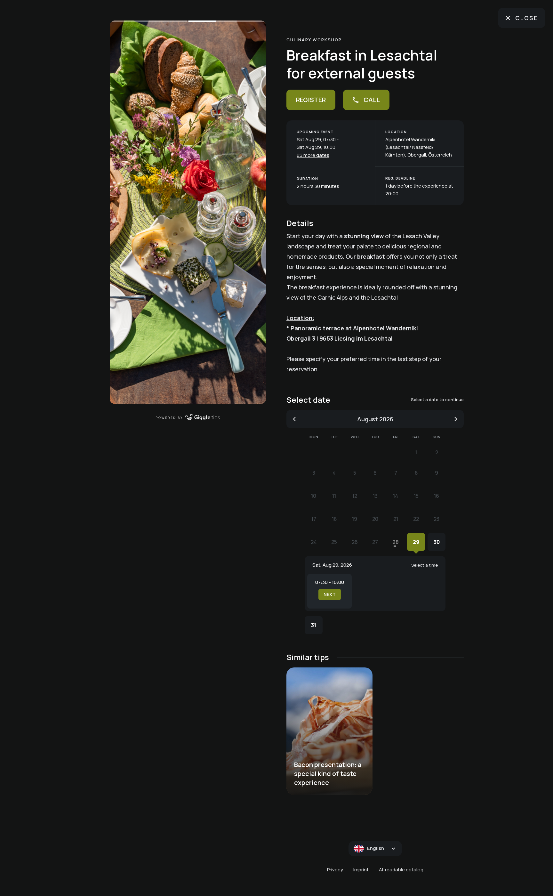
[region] (188, 212)
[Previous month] (294, 419)
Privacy (335, 869)
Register (311, 99)
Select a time (424, 565)
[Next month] (455, 419)
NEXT (330, 594)
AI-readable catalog (401, 869)
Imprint (361, 869)
